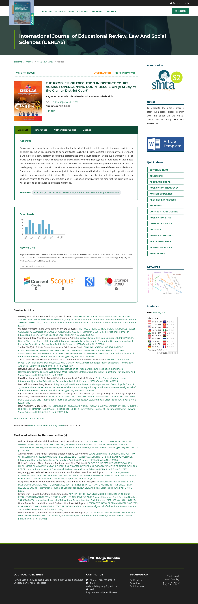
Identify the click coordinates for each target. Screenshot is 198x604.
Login (186, 3)
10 (35, 418)
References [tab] (40, 130)
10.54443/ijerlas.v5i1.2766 (65, 102)
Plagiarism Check (160, 241)
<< (15, 418)
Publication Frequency (164, 188)
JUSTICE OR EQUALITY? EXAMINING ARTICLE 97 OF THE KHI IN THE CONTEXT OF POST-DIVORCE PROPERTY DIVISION (73, 474)
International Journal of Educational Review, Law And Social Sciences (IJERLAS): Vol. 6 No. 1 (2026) (77, 389)
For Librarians (136, 586)
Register (177, 3)
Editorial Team (64, 11)
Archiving (156, 205)
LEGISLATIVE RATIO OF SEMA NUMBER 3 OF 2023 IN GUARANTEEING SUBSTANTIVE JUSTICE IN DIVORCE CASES (78, 505)
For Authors (135, 583)
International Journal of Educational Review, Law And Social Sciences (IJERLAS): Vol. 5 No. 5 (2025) (76, 355)
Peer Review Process (163, 200)
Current (82, 11)
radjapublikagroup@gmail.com (102, 586)
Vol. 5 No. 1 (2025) (45, 61)
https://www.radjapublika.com (102, 592)
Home (48, 11)
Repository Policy (161, 247)
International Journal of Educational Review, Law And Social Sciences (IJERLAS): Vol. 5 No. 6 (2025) (77, 477)
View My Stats (160, 312)
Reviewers (156, 176)
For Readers (135, 580)
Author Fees (157, 253)
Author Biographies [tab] (65, 130)
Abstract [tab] (23, 130)
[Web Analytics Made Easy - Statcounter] (149, 312)
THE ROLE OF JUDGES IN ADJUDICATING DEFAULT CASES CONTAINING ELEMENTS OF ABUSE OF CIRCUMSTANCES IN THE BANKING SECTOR (77, 330)
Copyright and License (164, 211)
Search (182, 10)
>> (43, 418)
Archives (97, 11)
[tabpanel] (76, 167)
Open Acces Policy (161, 223)
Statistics (155, 229)
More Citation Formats (33, 266)
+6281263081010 (106, 580)
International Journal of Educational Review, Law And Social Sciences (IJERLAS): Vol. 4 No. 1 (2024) (68, 460)
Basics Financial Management (111, 378)
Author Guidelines (161, 194)
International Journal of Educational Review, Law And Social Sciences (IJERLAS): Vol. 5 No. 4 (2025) (68, 381)
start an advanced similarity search (46, 425)
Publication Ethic (161, 217)
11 (38, 418)
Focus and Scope (160, 182)
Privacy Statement (161, 235)
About (110, 11)
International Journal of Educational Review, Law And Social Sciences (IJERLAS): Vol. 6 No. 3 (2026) (75, 343)
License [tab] (87, 130)
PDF (53, 111)
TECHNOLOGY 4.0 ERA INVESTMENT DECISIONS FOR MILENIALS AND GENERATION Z (73, 361)
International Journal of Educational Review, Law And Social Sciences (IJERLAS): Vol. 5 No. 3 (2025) (73, 333)
